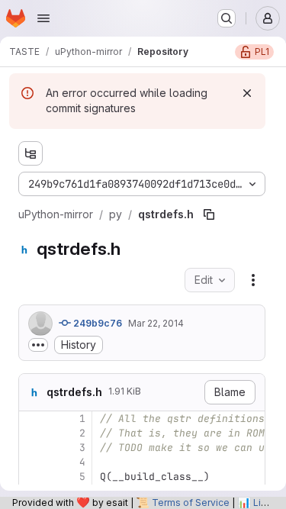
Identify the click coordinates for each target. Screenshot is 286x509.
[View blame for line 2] (32, 433)
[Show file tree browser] (30, 153)
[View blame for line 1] (32, 418)
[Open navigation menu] (43, 18)
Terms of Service (191, 502)
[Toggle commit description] (38, 345)
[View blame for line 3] (32, 447)
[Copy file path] (209, 214)
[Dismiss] (247, 93)
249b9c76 (96, 323)
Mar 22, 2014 (156, 323)
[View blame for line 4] (32, 462)
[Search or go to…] (226, 18)
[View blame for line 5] (32, 476)
